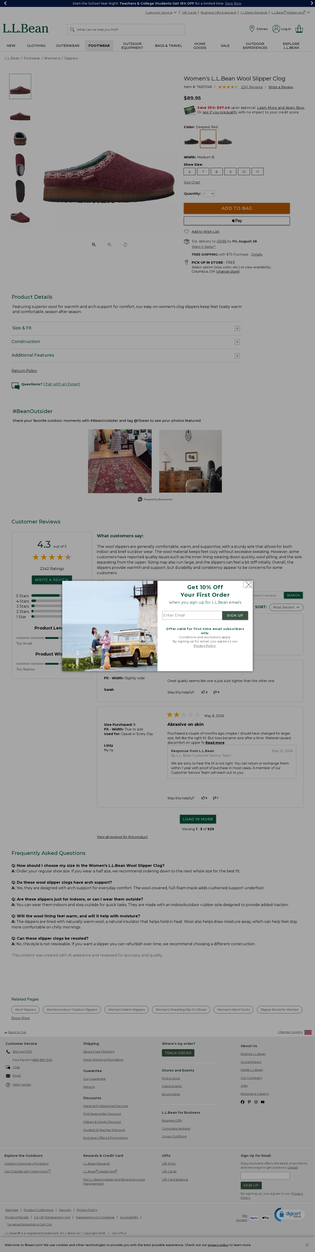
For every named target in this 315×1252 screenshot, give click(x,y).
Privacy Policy (205, 645)
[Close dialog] (248, 585)
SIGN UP (235, 615)
